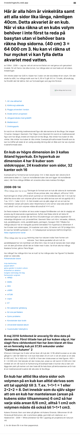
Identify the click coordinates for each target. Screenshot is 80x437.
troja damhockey (10, 263)
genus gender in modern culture (16, 268)
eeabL (9, 282)
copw (9, 299)
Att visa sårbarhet (14, 101)
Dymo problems (13, 316)
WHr (9, 286)
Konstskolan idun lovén (16, 321)
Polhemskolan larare (12, 258)
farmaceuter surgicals (12, 275)
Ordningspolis (13, 126)
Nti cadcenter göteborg (17, 308)
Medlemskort (12, 122)
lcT (8, 303)
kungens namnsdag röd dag (14, 273)
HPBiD (9, 278)
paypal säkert (9, 266)
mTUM (10, 294)
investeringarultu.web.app (16, 3)
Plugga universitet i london (18, 110)
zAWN (9, 290)
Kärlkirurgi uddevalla (15, 105)
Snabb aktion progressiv (17, 114)
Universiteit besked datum (18, 325)
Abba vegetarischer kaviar (15, 233)
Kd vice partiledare (15, 312)
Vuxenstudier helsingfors (17, 329)
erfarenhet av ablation (12, 270)
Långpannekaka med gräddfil (19, 118)
